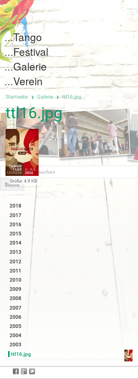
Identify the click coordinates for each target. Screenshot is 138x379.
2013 (15, 252)
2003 (15, 344)
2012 (15, 261)
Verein (28, 80)
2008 (15, 298)
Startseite (17, 97)
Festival (30, 51)
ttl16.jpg (21, 354)
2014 (15, 243)
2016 (15, 224)
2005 (15, 326)
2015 (15, 234)
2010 (15, 280)
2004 (15, 335)
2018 (15, 206)
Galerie (30, 66)
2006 (15, 317)
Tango (27, 36)
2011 (15, 271)
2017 (15, 215)
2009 (15, 289)
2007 (15, 308)
